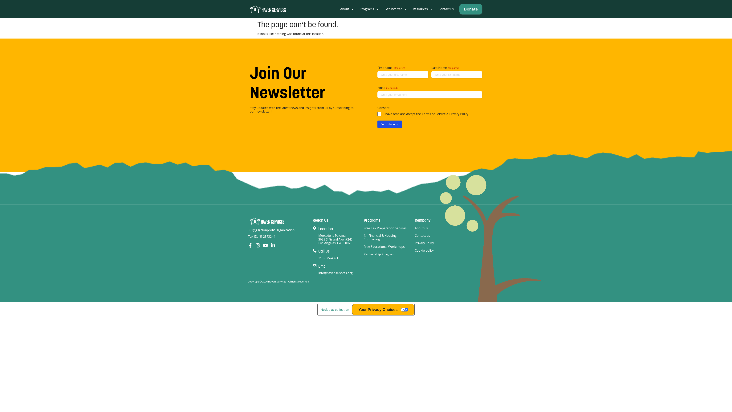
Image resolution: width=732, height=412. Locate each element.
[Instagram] (257, 245)
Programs (367, 9)
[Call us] (314, 251)
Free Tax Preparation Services (385, 228)
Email (322, 266)
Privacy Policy (424, 243)
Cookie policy (424, 250)
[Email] (314, 266)
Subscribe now (390, 124)
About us (421, 228)
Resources (420, 9)
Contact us (446, 9)
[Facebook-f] (250, 245)
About (344, 9)
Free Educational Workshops (384, 247)
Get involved (393, 9)
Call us (324, 251)
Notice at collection (335, 309)
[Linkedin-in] (273, 245)
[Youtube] (265, 245)
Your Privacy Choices (378, 309)
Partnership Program (379, 254)
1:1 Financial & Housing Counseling (380, 237)
